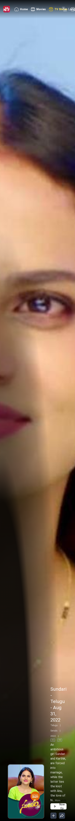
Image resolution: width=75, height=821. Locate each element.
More (57, 800)
